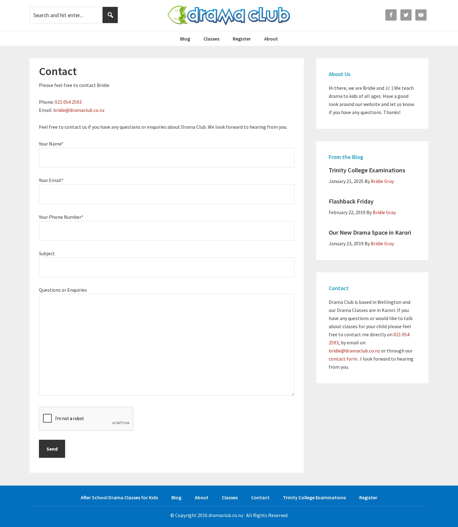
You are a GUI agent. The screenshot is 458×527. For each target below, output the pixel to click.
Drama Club (229, 15)
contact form (343, 359)
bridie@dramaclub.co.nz (79, 110)
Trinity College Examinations (367, 170)
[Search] (110, 15)
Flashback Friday (351, 201)
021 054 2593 (68, 102)
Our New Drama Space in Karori (370, 232)
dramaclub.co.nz (225, 515)
